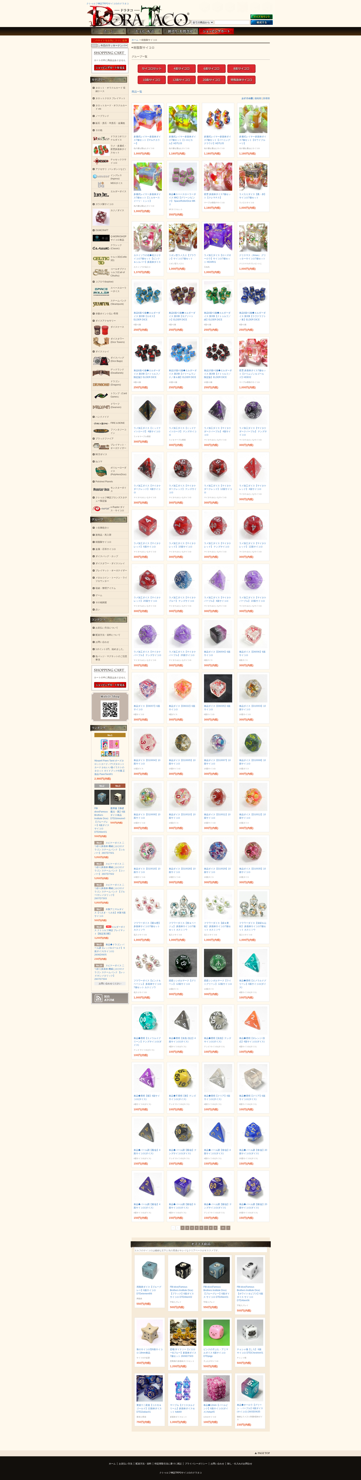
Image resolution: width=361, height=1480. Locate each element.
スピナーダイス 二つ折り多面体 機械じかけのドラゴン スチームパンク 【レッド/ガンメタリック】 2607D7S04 (109, 972)
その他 (99, 130)
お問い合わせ (180, 31)
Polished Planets (104, 481)
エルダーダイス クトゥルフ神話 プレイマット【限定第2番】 (109, 930)
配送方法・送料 (143, 1463)
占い (98, 609)
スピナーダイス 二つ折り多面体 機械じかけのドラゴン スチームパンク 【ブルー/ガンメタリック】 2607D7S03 (109, 892)
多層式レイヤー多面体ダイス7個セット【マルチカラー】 (147, 140)
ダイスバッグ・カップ (107, 556)
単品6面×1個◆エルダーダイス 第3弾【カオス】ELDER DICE (147, 316)
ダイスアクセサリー (106, 320)
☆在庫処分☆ (102, 527)
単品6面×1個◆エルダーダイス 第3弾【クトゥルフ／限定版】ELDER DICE (147, 374)
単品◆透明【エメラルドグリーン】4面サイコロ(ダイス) (252, 984)
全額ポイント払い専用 (107, 313)
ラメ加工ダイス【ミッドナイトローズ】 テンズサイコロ (182, 431)
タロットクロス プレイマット (110, 98)
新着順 (266, 98)
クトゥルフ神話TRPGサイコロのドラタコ (107, 3)
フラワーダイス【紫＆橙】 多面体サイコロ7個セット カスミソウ (147, 926)
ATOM (109, 1000)
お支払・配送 (144, 31)
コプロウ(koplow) (104, 281)
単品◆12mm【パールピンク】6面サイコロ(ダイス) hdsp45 (215, 1408)
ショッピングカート (216, 31)
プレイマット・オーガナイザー (111, 570)
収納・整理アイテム (106, 588)
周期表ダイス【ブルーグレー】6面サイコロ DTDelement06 (149, 1290)
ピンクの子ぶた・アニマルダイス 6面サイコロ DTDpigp (215, 1352)
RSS (107, 996)
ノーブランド (102, 116)
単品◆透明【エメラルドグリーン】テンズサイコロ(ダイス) (148, 1041)
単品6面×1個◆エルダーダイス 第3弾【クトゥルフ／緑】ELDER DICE (217, 316)
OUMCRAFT (102, 230)
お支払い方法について (107, 627)
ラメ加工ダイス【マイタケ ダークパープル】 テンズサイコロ (253, 431)
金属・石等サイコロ (106, 549)
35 (223, 1228)
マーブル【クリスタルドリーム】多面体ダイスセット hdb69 (182, 1408)
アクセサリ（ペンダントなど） (111, 169)
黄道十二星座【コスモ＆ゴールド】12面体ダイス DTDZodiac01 (149, 1408)
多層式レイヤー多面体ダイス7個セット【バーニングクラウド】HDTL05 (217, 140)
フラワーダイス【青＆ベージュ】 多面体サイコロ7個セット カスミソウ (182, 926)
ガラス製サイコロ (105, 204)
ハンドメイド (102, 417)
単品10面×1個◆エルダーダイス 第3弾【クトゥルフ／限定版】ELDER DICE (218, 374)
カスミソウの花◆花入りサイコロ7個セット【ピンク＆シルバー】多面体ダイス (147, 258)
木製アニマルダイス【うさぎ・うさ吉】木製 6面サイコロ (110, 912)
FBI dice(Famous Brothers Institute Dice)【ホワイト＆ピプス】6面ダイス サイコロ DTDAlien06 (250, 1294)
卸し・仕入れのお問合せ (239, 1463)
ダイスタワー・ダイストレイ (110, 563)
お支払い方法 (125, 1463)
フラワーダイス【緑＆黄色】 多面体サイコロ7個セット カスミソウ (217, 926)
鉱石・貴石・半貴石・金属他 (110, 123)
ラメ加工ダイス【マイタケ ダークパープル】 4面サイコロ (217, 431)
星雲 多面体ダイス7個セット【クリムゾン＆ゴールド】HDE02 (252, 374)
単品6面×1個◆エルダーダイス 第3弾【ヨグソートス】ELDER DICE (182, 316)
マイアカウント (261, 17)
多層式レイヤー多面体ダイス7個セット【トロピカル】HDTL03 (182, 140)
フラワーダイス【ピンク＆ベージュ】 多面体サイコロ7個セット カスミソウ (147, 984)
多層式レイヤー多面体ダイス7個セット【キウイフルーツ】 (252, 140)
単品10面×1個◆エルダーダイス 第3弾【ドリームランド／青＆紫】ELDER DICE (183, 374)
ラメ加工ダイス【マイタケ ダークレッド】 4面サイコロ (147, 489)
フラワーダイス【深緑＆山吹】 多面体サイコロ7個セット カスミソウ (252, 926)
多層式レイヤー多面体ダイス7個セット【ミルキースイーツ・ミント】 (147, 197)
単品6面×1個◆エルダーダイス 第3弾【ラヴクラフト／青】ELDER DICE (252, 316)
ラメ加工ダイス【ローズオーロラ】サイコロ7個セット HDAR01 (217, 258)
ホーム (108, 31)
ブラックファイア (105, 438)
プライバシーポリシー (196, 1463)
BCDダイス (101, 454)
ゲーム (99, 595)
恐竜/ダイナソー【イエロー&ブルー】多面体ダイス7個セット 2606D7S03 (183, 1352)
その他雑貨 (101, 602)
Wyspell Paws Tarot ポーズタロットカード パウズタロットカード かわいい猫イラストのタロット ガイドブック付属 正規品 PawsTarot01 (109, 767)
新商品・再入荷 (103, 535)
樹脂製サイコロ (103, 542)
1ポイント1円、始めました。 (110, 649)
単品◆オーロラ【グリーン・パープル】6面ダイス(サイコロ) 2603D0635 (250, 1408)
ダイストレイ (102, 351)
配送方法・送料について (108, 635)
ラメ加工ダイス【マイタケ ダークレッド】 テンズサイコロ (182, 489)
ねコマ (99, 461)
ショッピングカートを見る (110, 68)
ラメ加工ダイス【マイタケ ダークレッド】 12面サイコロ (218, 489)
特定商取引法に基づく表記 (168, 1463)
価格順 (258, 98)
